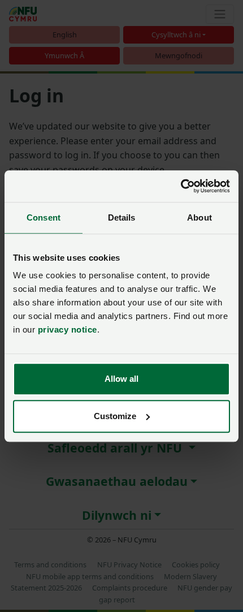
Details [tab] (122, 217)
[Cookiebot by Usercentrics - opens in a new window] (180, 186)
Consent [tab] (43, 217)
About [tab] (199, 217)
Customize (115, 416)
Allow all (121, 378)
